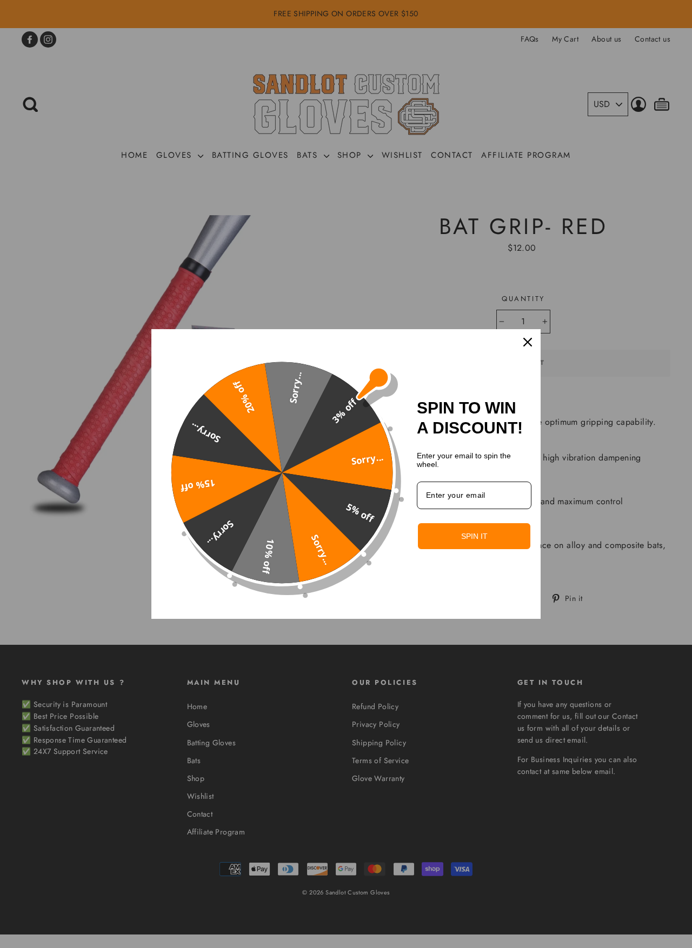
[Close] (528, 342)
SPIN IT (474, 536)
